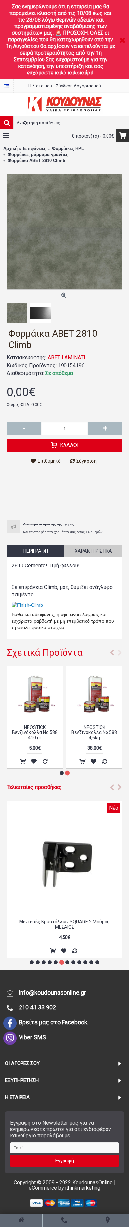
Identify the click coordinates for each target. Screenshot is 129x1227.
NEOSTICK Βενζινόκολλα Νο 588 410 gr (94, 732)
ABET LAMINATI (66, 357)
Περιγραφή (35, 551)
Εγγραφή (64, 1161)
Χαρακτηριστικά (93, 551)
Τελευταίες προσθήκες (34, 787)
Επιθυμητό (49, 461)
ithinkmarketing (82, 1188)
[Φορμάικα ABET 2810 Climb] (64, 231)
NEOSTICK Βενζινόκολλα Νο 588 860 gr (35, 732)
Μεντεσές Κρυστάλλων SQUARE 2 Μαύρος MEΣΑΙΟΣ (64, 924)
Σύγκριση (86, 461)
